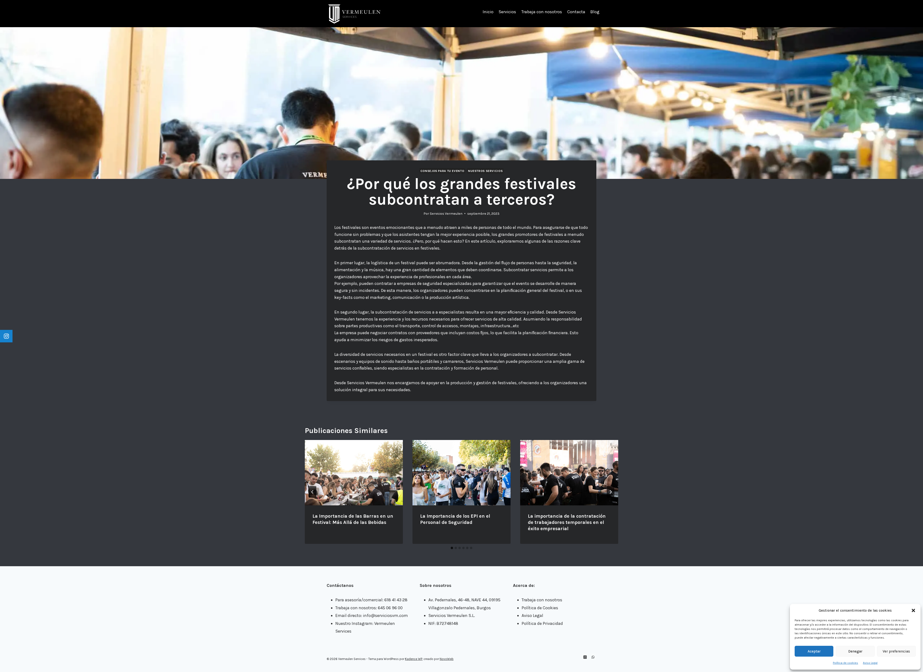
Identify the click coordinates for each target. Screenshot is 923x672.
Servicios (507, 11)
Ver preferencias (896, 651)
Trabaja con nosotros (541, 11)
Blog (594, 11)
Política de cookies (845, 663)
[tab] (452, 548)
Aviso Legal (870, 663)
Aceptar (814, 651)
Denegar (855, 651)
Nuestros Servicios (485, 171)
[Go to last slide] (312, 492)
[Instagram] (585, 656)
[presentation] (354, 472)
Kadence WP (413, 659)
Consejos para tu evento (442, 171)
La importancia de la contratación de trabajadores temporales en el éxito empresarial (567, 522)
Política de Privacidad (542, 623)
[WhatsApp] (592, 656)
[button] (913, 610)
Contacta (576, 11)
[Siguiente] (610, 492)
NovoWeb (447, 659)
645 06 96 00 (390, 607)
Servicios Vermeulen (446, 214)
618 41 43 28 (395, 600)
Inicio (488, 11)
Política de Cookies (540, 607)
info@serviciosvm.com (385, 615)
